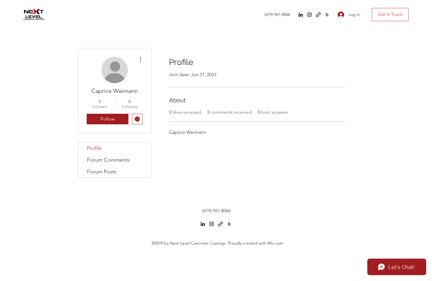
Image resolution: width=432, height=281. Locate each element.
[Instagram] (309, 15)
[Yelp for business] (327, 15)
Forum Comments (108, 160)
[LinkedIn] (301, 15)
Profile (94, 148)
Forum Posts (101, 171)
